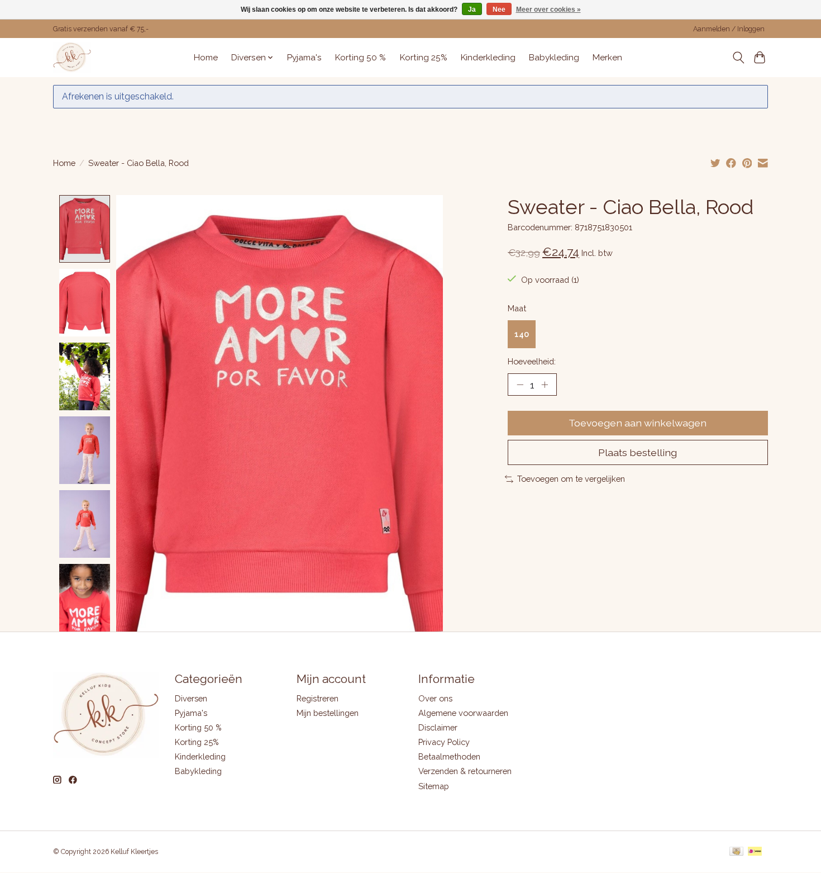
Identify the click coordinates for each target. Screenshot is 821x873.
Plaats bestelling (637, 452)
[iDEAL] (755, 852)
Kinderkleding (488, 58)
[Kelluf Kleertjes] (72, 57)
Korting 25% (423, 58)
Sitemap (433, 786)
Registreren (317, 698)
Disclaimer (437, 727)
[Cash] (736, 852)
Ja (472, 9)
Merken (607, 58)
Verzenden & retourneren (465, 771)
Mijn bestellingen (328, 713)
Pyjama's (304, 58)
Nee (499, 9)
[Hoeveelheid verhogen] (544, 384)
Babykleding (554, 58)
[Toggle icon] (738, 58)
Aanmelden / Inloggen (729, 29)
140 (521, 334)
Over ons (435, 698)
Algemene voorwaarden (463, 713)
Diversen (191, 698)
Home (206, 58)
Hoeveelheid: (532, 361)
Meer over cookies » (548, 9)
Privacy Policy (444, 742)
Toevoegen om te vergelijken (571, 478)
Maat (517, 308)
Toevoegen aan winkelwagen (638, 423)
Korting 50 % (360, 58)
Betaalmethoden (449, 756)
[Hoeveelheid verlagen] (520, 384)
